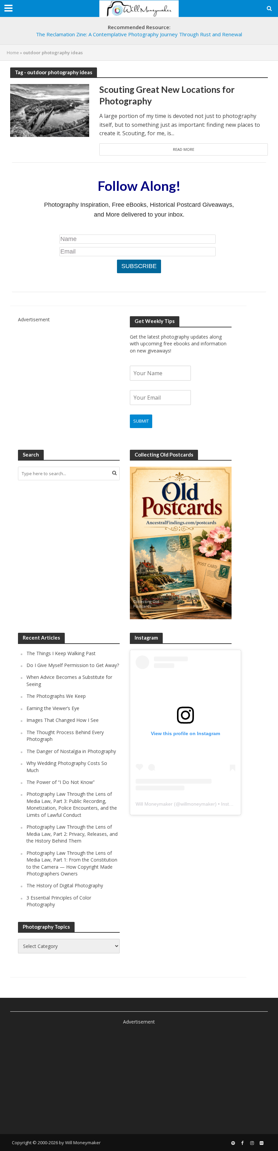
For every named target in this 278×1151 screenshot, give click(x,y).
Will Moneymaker (154, 804)
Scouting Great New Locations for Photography (167, 95)
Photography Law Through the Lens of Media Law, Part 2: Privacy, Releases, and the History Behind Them (72, 834)
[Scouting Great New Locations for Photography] (49, 110)
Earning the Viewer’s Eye (52, 708)
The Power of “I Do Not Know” (60, 782)
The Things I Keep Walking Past (61, 653)
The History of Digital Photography (64, 885)
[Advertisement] (69, 365)
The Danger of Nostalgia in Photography (71, 751)
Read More (183, 149)
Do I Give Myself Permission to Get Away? (72, 665)
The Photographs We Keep (56, 696)
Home (13, 52)
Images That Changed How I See (62, 720)
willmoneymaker (197, 804)
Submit (141, 421)
